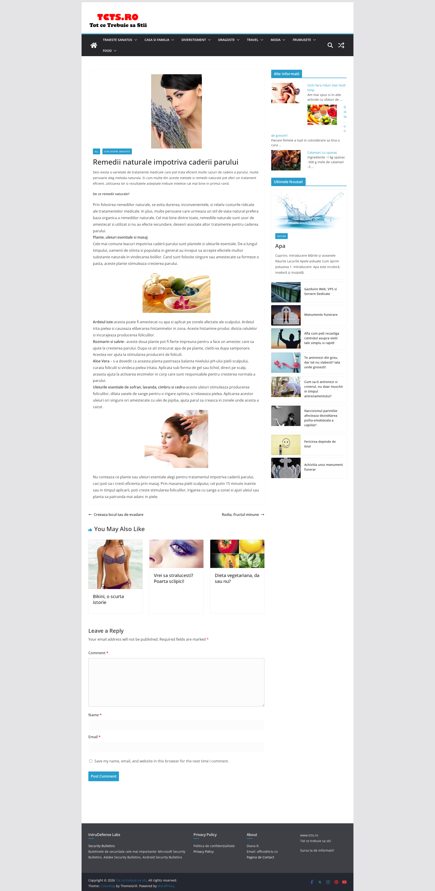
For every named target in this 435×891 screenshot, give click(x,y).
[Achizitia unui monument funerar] (286, 468)
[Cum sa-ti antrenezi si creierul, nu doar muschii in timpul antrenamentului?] (286, 390)
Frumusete (302, 40)
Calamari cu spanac (322, 152)
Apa (280, 245)
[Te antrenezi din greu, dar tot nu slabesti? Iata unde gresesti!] (286, 363)
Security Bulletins (101, 846)
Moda (275, 40)
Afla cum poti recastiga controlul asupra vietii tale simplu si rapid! (321, 338)
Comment (98, 652)
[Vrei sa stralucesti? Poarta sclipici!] (176, 542)
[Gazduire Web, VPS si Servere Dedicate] (286, 292)
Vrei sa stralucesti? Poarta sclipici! (173, 578)
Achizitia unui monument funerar (323, 467)
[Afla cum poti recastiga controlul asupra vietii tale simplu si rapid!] (286, 339)
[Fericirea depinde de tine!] (286, 445)
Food (107, 50)
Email (94, 736)
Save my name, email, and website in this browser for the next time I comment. (161, 761)
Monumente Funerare (321, 314)
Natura (281, 236)
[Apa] (309, 209)
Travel (253, 40)
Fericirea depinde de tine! (320, 443)
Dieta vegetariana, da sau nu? (237, 578)
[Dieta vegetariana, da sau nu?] (237, 542)
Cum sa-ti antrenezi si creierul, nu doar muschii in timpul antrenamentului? (323, 389)
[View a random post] (341, 45)
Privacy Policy (203, 851)
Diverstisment (193, 40)
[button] (134, 40)
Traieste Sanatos (117, 40)
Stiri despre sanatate (117, 151)
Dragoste (226, 40)
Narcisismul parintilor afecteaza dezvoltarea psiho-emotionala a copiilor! (321, 418)
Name (95, 714)
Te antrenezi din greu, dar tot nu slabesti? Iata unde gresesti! (322, 362)
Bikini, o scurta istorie (108, 599)
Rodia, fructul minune (240, 514)
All (96, 151)
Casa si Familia (157, 40)
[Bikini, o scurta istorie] (115, 542)
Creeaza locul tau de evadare (118, 514)
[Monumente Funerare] (286, 315)
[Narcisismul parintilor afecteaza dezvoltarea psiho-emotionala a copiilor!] (286, 419)
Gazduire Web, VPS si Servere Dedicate (320, 291)
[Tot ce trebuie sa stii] (93, 45)
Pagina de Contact (260, 857)
